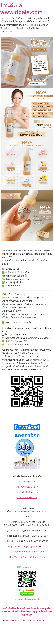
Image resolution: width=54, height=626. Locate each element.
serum (13, 620)
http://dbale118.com (27, 497)
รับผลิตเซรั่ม (32, 620)
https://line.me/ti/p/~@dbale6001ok (27, 546)
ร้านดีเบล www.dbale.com (21, 8)
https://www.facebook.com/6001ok (29, 511)
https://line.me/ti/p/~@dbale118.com (27, 557)
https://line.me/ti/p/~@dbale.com (27, 551)
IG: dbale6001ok (27, 481)
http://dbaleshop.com (27, 492)
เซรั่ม (41, 620)
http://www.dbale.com (27, 486)
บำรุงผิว (21, 620)
